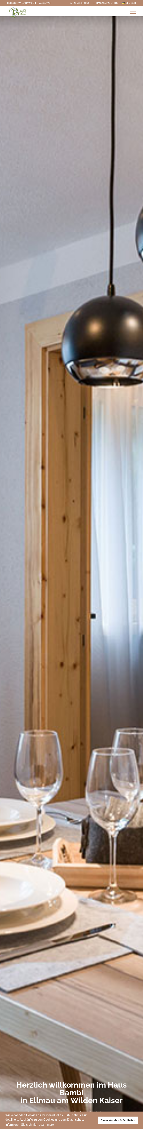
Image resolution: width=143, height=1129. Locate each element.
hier (34, 1124)
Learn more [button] (46, 1124)
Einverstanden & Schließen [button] (118, 1120)
